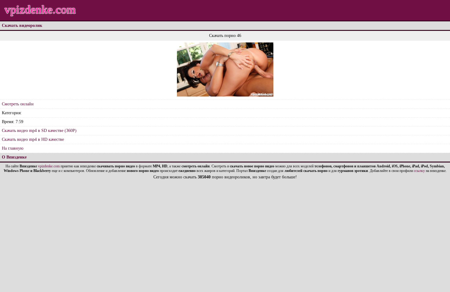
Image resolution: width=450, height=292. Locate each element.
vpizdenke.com (40, 9)
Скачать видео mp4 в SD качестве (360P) (39, 130)
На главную (12, 148)
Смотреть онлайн (18, 104)
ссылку (419, 171)
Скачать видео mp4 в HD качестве (33, 139)
